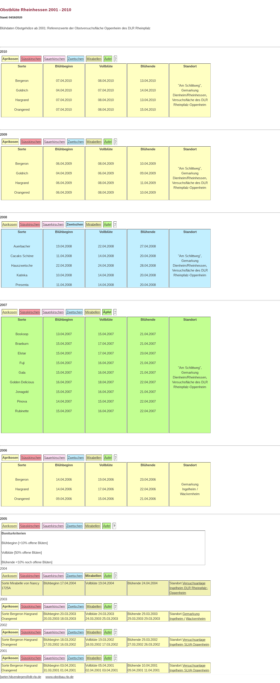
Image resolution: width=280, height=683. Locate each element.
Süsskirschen (31, 59)
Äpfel (108, 59)
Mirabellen (94, 59)
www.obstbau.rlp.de (60, 677)
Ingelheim (177, 588)
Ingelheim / (177, 618)
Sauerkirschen (54, 59)
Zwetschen (76, 59)
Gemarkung (191, 614)
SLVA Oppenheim (196, 644)
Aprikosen (9, 224)
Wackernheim (196, 618)
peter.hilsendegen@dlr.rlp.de (21, 677)
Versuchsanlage (193, 583)
